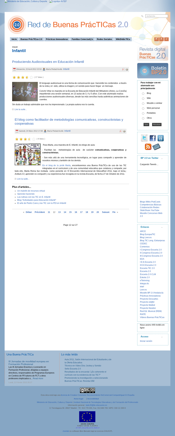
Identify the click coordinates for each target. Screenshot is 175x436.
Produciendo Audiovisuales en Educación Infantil (48, 62)
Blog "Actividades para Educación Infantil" (36, 200)
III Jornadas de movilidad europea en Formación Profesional (29, 363)
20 (98, 212)
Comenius (145, 246)
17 (81, 212)
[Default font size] (161, 38)
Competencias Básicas (150, 204)
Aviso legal (78, 399)
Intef (142, 286)
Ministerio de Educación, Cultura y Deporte (54, 402)
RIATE (143, 314)
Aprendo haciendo (26, 194)
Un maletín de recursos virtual (31, 191)
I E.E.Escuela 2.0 (148, 262)
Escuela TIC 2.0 (147, 268)
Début (29, 212)
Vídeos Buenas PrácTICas (152, 317)
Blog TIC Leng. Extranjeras (152, 240)
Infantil (66, 69)
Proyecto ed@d (147, 302)
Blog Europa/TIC (147, 234)
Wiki (149, 98)
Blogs (142, 202)
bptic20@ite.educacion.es (96, 405)
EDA (142, 259)
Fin (113, 212)
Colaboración (146, 207)
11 (49, 212)
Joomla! (66, 431)
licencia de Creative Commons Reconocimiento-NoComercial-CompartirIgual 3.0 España (97, 395)
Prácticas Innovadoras (150, 296)
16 (76, 212)
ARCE (143, 231)
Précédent (40, 212)
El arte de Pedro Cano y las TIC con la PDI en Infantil (41, 203)
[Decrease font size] (166, 38)
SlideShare (145, 210)
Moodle (143, 213)
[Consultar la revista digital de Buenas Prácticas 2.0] (152, 62)
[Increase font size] (156, 38)
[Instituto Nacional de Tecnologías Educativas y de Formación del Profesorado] (57, 1)
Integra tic (144, 283)
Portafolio (151, 113)
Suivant (105, 212)
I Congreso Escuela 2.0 (151, 250)
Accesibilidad (93, 399)
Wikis (148, 202)
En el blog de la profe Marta (56, 165)
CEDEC (143, 243)
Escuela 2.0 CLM (148, 274)
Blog (149, 93)
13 (59, 212)
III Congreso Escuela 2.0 (151, 256)
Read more (38, 378)
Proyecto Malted (147, 305)
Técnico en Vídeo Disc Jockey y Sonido (83, 365)
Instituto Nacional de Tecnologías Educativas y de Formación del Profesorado (106, 402)
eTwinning (145, 280)
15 (70, 212)
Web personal (153, 108)
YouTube (155, 210)
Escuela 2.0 (145, 271)
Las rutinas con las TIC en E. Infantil (33, 197)
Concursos (152, 213)
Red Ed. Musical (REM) (151, 311)
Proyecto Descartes (149, 299)
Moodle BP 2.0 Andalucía (151, 293)
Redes (156, 207)
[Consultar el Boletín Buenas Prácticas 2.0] (152, 80)
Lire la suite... (21, 109)
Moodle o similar (154, 103)
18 (87, 212)
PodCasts (155, 202)
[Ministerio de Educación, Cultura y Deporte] (26, 1)
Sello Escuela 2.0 (73, 369)
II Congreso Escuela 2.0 (151, 253)
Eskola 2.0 (145, 277)
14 (65, 212)
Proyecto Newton (148, 308)
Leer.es (143, 290)
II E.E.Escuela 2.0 (148, 265)
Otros (149, 118)
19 (92, 212)
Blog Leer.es (146, 237)
